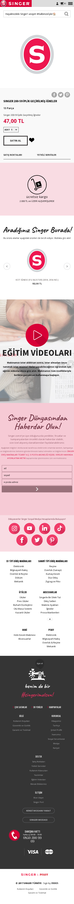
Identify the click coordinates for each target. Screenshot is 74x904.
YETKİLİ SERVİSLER (46, 154)
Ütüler (23, 597)
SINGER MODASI (38, 819)
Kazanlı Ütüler (22, 612)
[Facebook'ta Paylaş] (54, 95)
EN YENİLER (38, 707)
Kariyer (56, 748)
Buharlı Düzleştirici (22, 604)
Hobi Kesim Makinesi (24, 634)
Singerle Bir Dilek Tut (50, 597)
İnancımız (56, 734)
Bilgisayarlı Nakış (19, 570)
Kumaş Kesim (53, 573)
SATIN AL (15, 140)
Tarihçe (56, 725)
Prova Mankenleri (50, 612)
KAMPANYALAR (55, 707)
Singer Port (38, 802)
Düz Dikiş (53, 577)
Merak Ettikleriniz (38, 784)
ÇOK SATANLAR (21, 707)
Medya (56, 743)
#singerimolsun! (37, 694)
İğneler (50, 608)
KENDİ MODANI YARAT (38, 810)
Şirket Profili (56, 730)
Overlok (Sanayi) (52, 570)
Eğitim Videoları (38, 779)
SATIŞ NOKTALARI (12, 154)
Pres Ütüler (23, 601)
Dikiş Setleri (50, 601)
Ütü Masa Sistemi (23, 608)
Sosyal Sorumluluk (56, 739)
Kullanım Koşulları (21, 721)
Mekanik (18, 581)
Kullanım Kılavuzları (39, 770)
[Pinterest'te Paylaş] (67, 95)
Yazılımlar (38, 775)
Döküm (19, 577)
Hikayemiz (56, 721)
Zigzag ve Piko (52, 581)
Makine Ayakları (50, 604)
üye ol (40, 663)
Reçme (52, 566)
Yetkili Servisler (38, 766)
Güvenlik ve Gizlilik (21, 725)
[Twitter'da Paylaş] (61, 95)
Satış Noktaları (38, 761)
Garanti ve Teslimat (21, 730)
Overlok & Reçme (19, 573)
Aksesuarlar (24, 638)
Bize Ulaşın (39, 797)
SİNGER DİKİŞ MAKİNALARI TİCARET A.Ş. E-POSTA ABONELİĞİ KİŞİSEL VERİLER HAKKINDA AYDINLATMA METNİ (37, 454)
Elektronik (19, 566)
